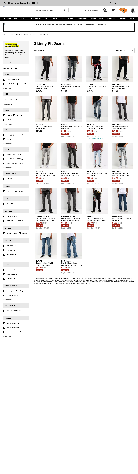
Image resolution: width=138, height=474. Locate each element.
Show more (7, 88)
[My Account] (105, 9)
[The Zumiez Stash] (123, 10)
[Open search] (65, 10)
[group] (55, 3)
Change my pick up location (16, 62)
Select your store (116, 3)
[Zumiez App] (69, 27)
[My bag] (133, 10)
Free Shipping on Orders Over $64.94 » (21, 3)
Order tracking (92, 10)
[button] (55, 3)
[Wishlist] (113, 10)
